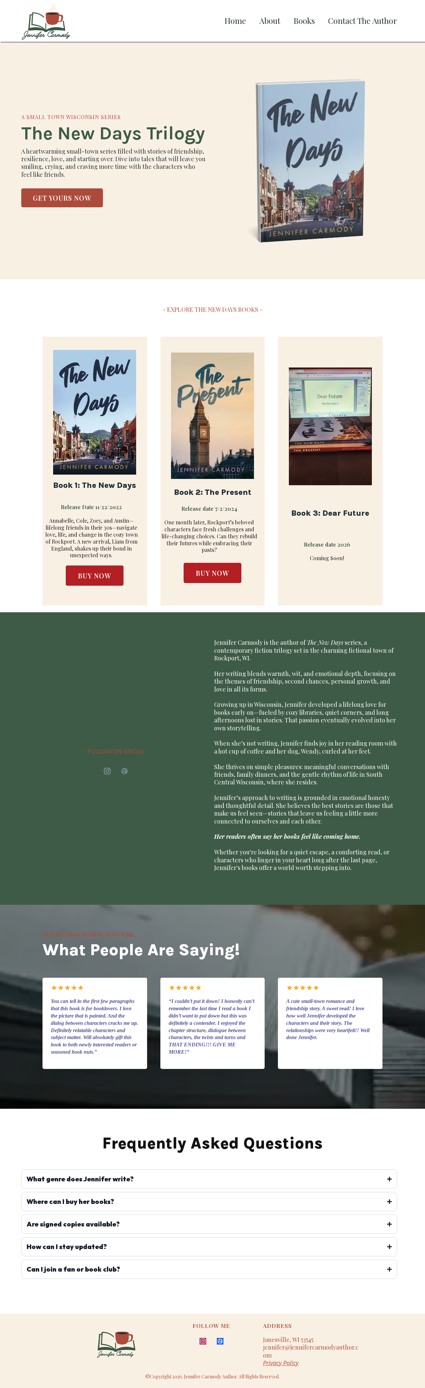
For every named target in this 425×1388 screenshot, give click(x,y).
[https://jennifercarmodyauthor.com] (46, 21)
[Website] (124, 771)
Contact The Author (362, 20)
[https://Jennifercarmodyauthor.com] (125, 1343)
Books (304, 20)
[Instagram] (107, 771)
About (269, 20)
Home (235, 20)
